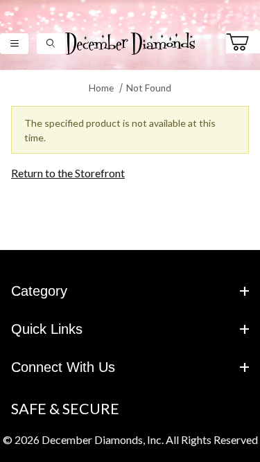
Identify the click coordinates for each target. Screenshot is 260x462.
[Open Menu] (14, 43)
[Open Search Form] (51, 43)
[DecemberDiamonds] (130, 41)
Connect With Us (63, 367)
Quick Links (47, 329)
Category (39, 291)
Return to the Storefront (68, 172)
